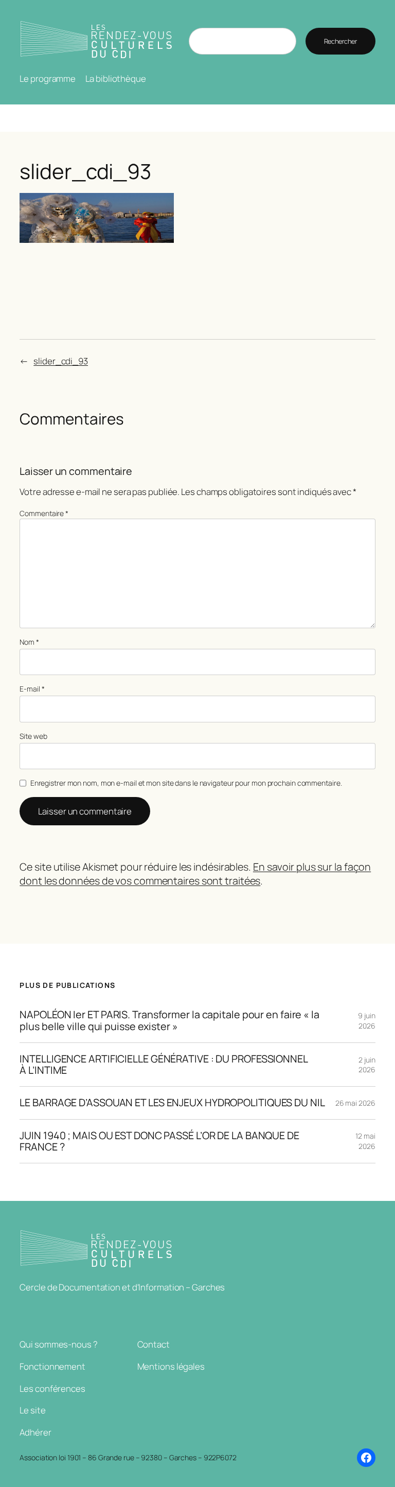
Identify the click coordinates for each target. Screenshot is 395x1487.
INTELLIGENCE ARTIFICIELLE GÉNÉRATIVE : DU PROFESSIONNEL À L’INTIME (164, 1064)
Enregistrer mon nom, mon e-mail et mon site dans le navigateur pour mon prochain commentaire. (186, 783)
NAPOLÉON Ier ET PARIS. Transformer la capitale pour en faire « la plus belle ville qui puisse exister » (169, 1020)
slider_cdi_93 (60, 361)
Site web (33, 736)
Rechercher (340, 41)
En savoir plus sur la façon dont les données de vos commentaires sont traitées (195, 874)
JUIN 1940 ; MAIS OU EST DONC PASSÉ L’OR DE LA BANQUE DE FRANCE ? (159, 1141)
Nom (29, 642)
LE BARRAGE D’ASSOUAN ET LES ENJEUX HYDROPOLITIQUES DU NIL (172, 1102)
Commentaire (44, 513)
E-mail (32, 689)
